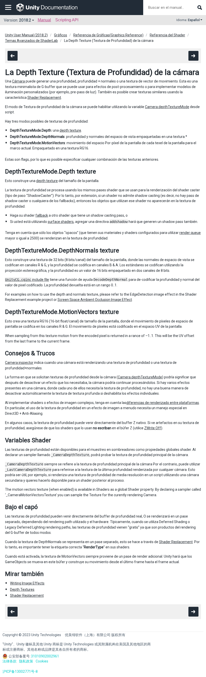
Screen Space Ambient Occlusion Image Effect (95, 300)
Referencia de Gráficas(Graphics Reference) (108, 35)
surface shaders (61, 222)
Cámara (18, 81)
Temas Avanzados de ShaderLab (31, 41)
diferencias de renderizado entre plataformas (162, 403)
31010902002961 (45, 656)
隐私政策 (26, 661)
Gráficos (60, 35)
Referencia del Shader (167, 35)
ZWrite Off (152, 428)
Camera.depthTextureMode (167, 107)
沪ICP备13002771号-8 (20, 671)
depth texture (70, 130)
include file (27, 280)
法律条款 (10, 661)
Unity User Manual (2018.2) (26, 35)
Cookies (42, 661)
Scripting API (66, 20)
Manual (44, 20)
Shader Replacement (44, 98)
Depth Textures (22, 589)
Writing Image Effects (27, 583)
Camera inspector (19, 363)
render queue (190, 233)
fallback (41, 215)
